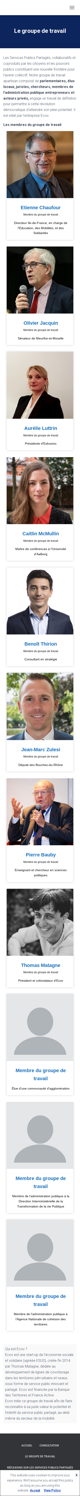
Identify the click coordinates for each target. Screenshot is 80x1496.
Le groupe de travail (40, 1456)
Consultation (49, 1445)
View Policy (52, 1490)
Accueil (26, 1445)
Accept (35, 1490)
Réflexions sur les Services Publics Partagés (40, 1467)
